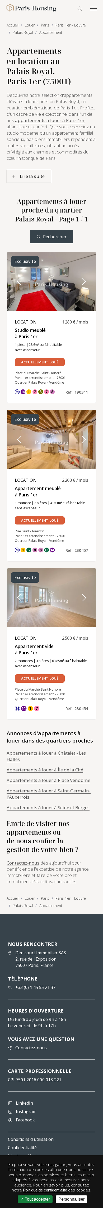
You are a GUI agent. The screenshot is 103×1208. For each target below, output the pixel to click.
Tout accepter (37, 1199)
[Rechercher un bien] (79, 8)
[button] (84, 281)
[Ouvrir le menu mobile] (93, 8)
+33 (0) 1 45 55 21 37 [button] (35, 987)
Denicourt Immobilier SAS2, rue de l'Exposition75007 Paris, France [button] (40, 959)
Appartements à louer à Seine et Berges (48, 807)
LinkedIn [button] (24, 1103)
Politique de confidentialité (45, 1190)
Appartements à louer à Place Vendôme (48, 780)
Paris (45, 898)
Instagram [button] (26, 1111)
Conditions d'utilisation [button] (31, 1139)
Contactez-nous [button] (31, 1048)
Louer (30, 898)
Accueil (12, 898)
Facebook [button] (25, 1120)
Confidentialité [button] (22, 1148)
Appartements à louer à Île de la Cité (45, 770)
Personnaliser (71, 1199)
